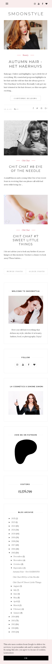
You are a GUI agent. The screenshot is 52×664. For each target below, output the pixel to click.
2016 (13, 549)
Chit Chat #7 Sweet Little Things (26, 240)
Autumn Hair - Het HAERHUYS (25, 64)
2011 (13, 628)
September (18, 568)
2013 (13, 620)
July (15, 590)
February (17, 609)
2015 (13, 553)
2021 (13, 530)
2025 (13, 518)
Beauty (25, 55)
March (16, 605)
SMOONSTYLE (26, 13)
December (17, 556)
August (16, 586)
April (15, 601)
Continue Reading (25, 98)
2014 (13, 616)
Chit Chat (26, 161)
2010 (13, 632)
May (15, 597)
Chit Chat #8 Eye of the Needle (26, 169)
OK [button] (26, 658)
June (15, 594)
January (16, 613)
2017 (13, 545)
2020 (13, 534)
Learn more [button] (9, 652)
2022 (13, 526)
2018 (13, 541)
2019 (13, 537)
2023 (13, 522)
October (17, 564)
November (18, 560)
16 (17, 109)
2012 (13, 624)
